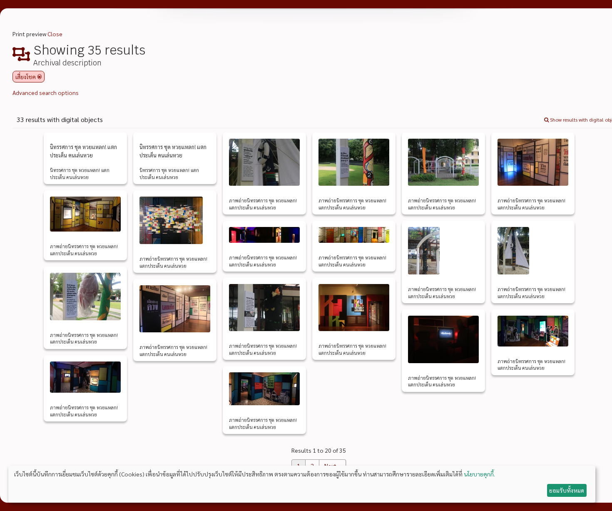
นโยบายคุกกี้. (479, 474)
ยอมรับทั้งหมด (566, 490)
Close (54, 33)
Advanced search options (45, 92)
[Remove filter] (39, 76)
